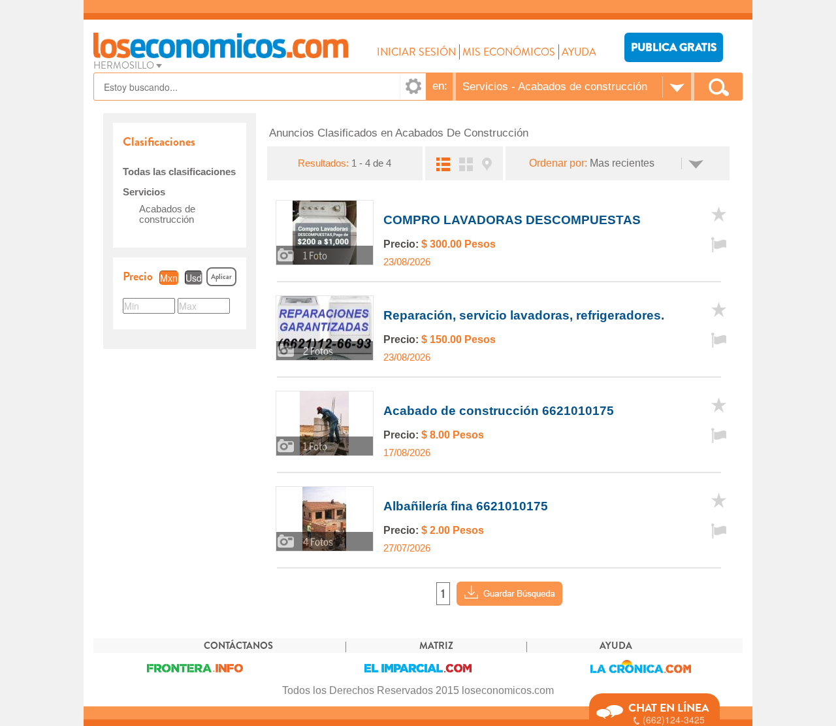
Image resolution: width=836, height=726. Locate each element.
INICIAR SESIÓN (416, 51)
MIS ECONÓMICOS (508, 51)
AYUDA (579, 51)
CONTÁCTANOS (238, 646)
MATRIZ (436, 646)
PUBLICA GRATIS (673, 47)
